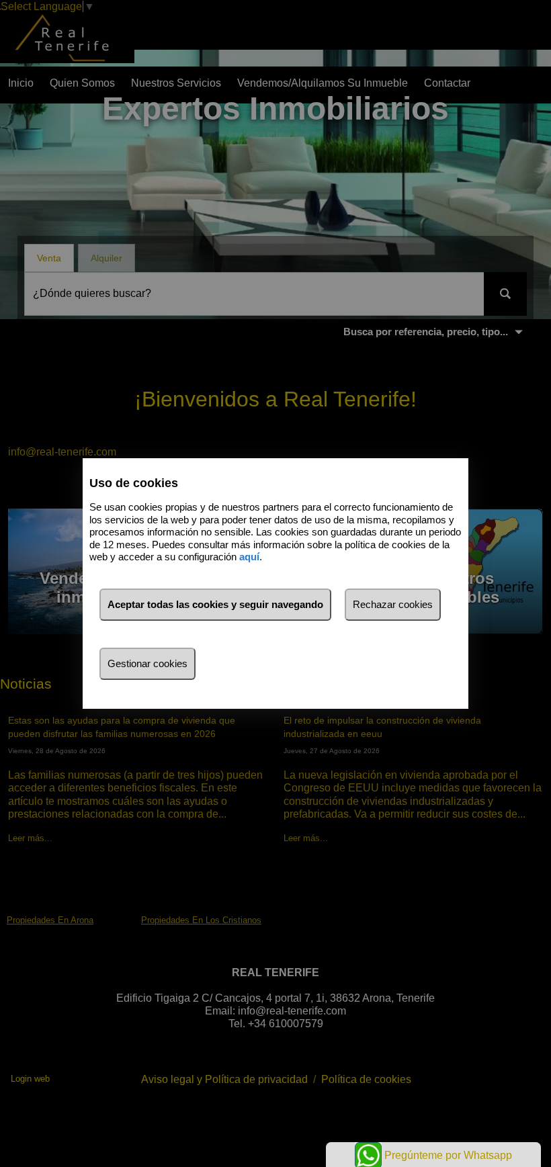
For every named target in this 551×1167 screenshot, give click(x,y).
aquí (249, 556)
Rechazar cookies (393, 604)
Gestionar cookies (147, 663)
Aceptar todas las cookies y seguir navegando (215, 604)
